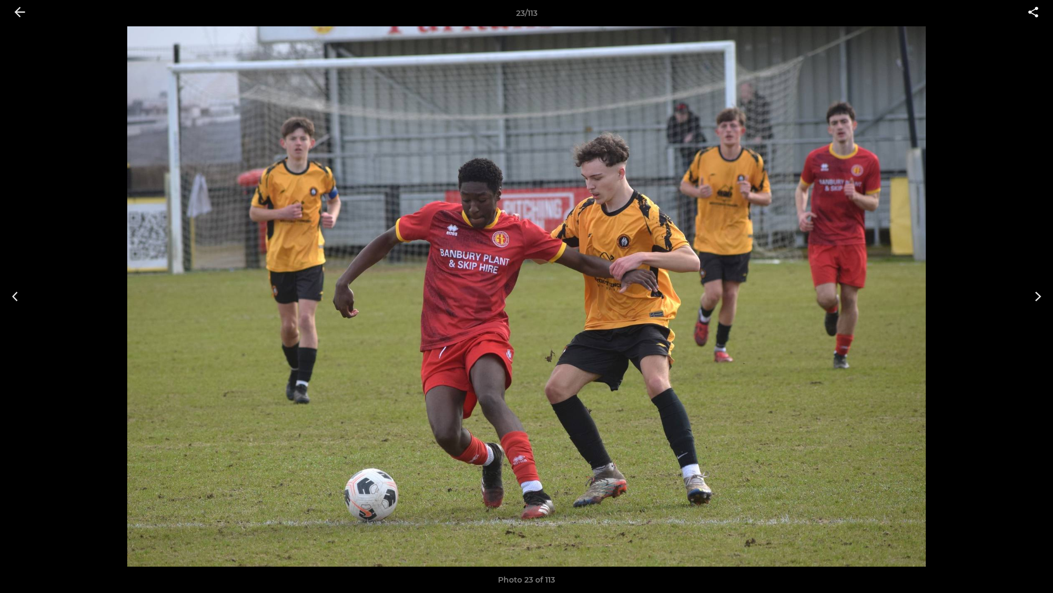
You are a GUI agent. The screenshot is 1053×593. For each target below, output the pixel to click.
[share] (1033, 13)
